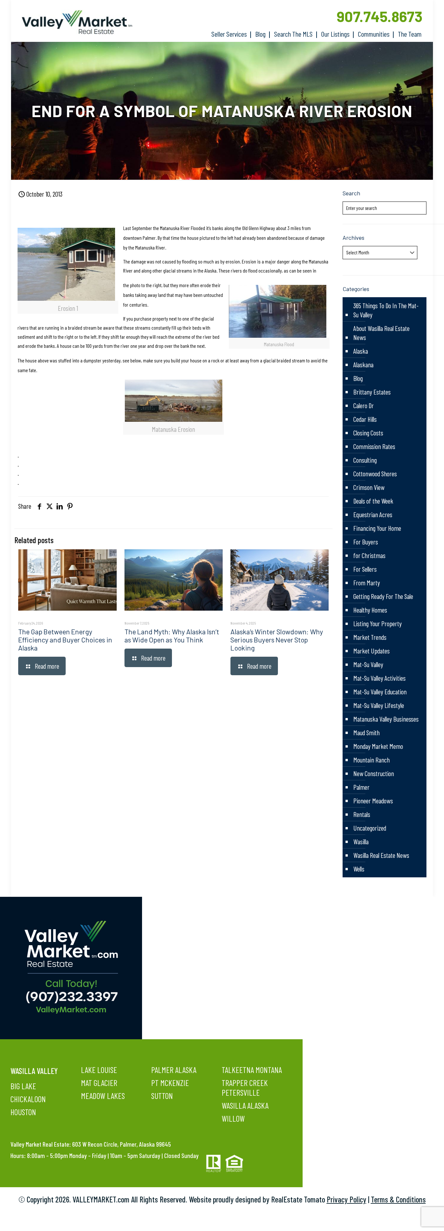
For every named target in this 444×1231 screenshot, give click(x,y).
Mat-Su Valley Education (380, 692)
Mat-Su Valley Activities (379, 678)
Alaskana (363, 364)
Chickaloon (28, 1099)
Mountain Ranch (371, 760)
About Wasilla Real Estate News (381, 332)
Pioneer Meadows (373, 801)
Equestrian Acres (372, 514)
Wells (358, 869)
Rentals (361, 814)
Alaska (360, 351)
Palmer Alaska (173, 1070)
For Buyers (365, 542)
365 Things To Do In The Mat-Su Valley (386, 310)
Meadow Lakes (103, 1096)
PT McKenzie (170, 1083)
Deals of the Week (373, 501)
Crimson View (369, 487)
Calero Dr (363, 405)
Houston (23, 1112)
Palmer (361, 787)
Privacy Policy (346, 1199)
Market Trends (369, 637)
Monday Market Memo (378, 746)
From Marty (366, 583)
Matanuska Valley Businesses (386, 719)
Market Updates (371, 651)
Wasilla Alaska (245, 1105)
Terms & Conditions (398, 1199)
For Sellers (365, 569)
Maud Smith (366, 732)
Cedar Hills (365, 419)
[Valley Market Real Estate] (74, 22)
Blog (358, 378)
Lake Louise (99, 1070)
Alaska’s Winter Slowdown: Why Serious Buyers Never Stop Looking (276, 640)
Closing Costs (368, 433)
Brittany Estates (372, 392)
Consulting (365, 460)
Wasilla (361, 841)
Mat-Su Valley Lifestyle (378, 705)
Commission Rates (374, 446)
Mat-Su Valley (368, 664)
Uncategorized (369, 828)
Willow (233, 1118)
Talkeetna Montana (252, 1070)
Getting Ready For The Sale (383, 596)
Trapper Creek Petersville (245, 1087)
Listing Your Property (377, 623)
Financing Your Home (377, 528)
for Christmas (369, 555)
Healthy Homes (370, 610)
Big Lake (23, 1086)
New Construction (373, 773)
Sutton (162, 1096)
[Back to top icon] (413, 1218)
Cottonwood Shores (375, 473)
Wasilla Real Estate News (381, 855)
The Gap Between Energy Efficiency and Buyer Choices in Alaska (65, 640)
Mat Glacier (99, 1083)
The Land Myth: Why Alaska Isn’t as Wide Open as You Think (171, 636)
